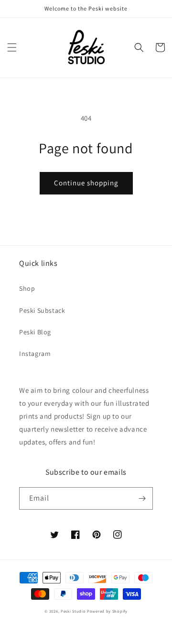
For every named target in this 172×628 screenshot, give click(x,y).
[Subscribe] (141, 498)
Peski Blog (35, 332)
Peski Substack (42, 310)
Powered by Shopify (107, 611)
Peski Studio (73, 611)
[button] (11, 47)
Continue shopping (86, 182)
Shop (27, 288)
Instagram (35, 353)
